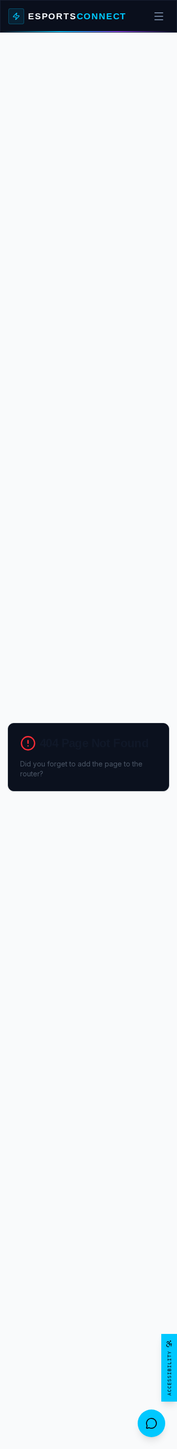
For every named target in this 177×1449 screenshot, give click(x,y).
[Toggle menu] (159, 16)
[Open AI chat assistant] (151, 1423)
